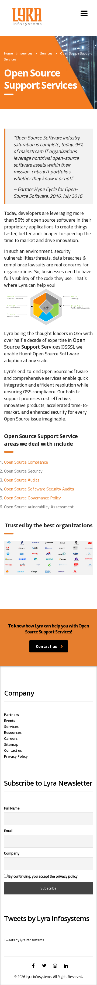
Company (11, 853)
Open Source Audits (22, 480)
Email (8, 830)
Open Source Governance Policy (32, 498)
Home (8, 53)
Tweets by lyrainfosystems (24, 940)
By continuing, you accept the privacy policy (43, 876)
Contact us (46, 646)
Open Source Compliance (26, 462)
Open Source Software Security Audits (39, 489)
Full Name (12, 808)
